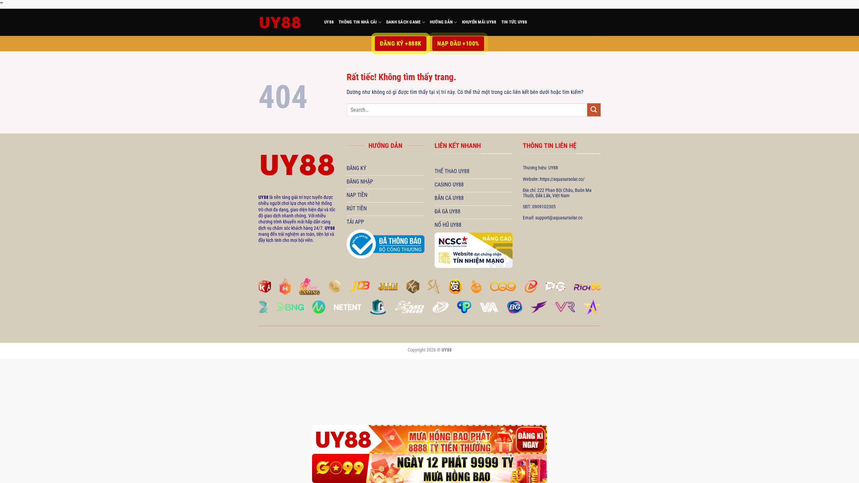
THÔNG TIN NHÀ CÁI (358, 21)
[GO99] (429, 468)
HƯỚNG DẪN (441, 21)
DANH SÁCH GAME (403, 21)
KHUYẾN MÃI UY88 (479, 21)
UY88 (329, 21)
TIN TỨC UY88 (514, 21)
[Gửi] (594, 109)
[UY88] (286, 22)
